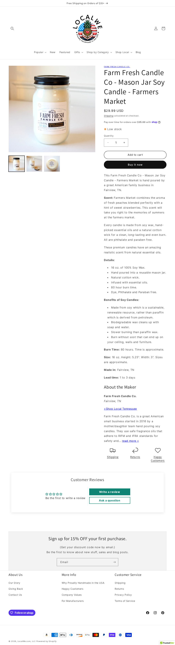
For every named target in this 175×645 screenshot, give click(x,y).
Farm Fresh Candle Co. (117, 67)
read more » (130, 441)
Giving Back (16, 588)
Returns (135, 457)
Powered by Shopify (46, 641)
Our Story (14, 582)
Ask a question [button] (109, 500)
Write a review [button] (109, 492)
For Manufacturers (73, 600)
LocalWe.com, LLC (27, 641)
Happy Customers (158, 458)
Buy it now (135, 164)
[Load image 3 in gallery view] (52, 164)
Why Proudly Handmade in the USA (83, 582)
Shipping (108, 115)
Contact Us (15, 594)
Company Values (72, 594)
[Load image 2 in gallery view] (34, 164)
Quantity (108, 135)
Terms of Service (125, 600)
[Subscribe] (114, 562)
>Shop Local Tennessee (120, 408)
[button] (12, 28)
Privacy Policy (123, 594)
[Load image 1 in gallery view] (17, 164)
